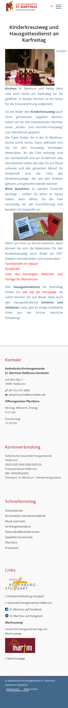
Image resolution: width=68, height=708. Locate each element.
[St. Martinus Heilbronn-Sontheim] (28, 6)
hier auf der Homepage (39, 292)
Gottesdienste (14, 510)
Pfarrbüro (11, 542)
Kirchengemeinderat (18, 526)
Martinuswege (16, 658)
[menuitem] (51, 6)
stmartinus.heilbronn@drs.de (27, 394)
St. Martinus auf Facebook (25, 609)
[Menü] (58, 6)
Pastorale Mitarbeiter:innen (22, 532)
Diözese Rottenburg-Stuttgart (25, 596)
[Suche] (51, 6)
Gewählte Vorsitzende (19, 537)
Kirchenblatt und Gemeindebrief (25, 516)
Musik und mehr (15, 521)
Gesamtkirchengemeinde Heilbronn (29, 603)
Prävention (12, 548)
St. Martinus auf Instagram (26, 616)
